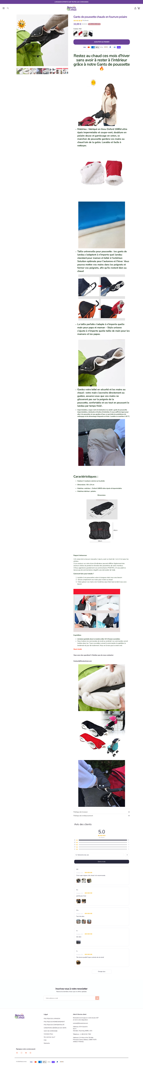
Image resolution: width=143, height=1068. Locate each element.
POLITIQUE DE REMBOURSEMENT (54, 1022)
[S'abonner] (97, 998)
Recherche (47, 1043)
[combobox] (127, 855)
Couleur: (76, 29)
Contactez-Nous (48, 1034)
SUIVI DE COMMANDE (50, 1031)
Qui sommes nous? (49, 1037)
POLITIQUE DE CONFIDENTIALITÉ (54, 1025)
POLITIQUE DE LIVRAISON (52, 1018)
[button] (3, 8)
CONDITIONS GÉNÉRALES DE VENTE (55, 1028)
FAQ (45, 1040)
